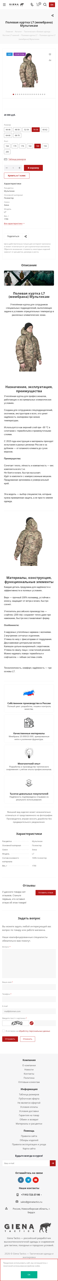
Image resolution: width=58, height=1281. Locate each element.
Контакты (29, 1073)
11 (34, 94)
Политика (29, 1077)
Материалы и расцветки (29, 1123)
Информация (29, 1089)
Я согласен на (28, 1031)
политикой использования (15, 1266)
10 (32, 94)
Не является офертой (29, 1102)
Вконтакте (21, 1180)
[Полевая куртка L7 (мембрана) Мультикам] (29, 70)
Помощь (29, 1130)
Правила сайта (29, 1135)
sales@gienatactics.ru (31, 1201)
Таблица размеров (29, 1094)
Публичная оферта (29, 1098)
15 (42, 94)
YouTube (36, 1180)
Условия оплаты (29, 1106)
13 (38, 94)
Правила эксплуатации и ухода (29, 1144)
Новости (29, 1069)
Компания (29, 1060)
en (52, 4)
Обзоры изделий (29, 1140)
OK (29, 1274)
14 (40, 94)
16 (44, 94)
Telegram (28, 1180)
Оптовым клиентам (29, 1081)
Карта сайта (29, 1148)
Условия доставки (29, 1111)
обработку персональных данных (34, 1031)
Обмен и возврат (29, 1119)
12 (36, 94)
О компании (29, 1065)
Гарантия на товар (29, 1115)
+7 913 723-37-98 (30, 1194)
